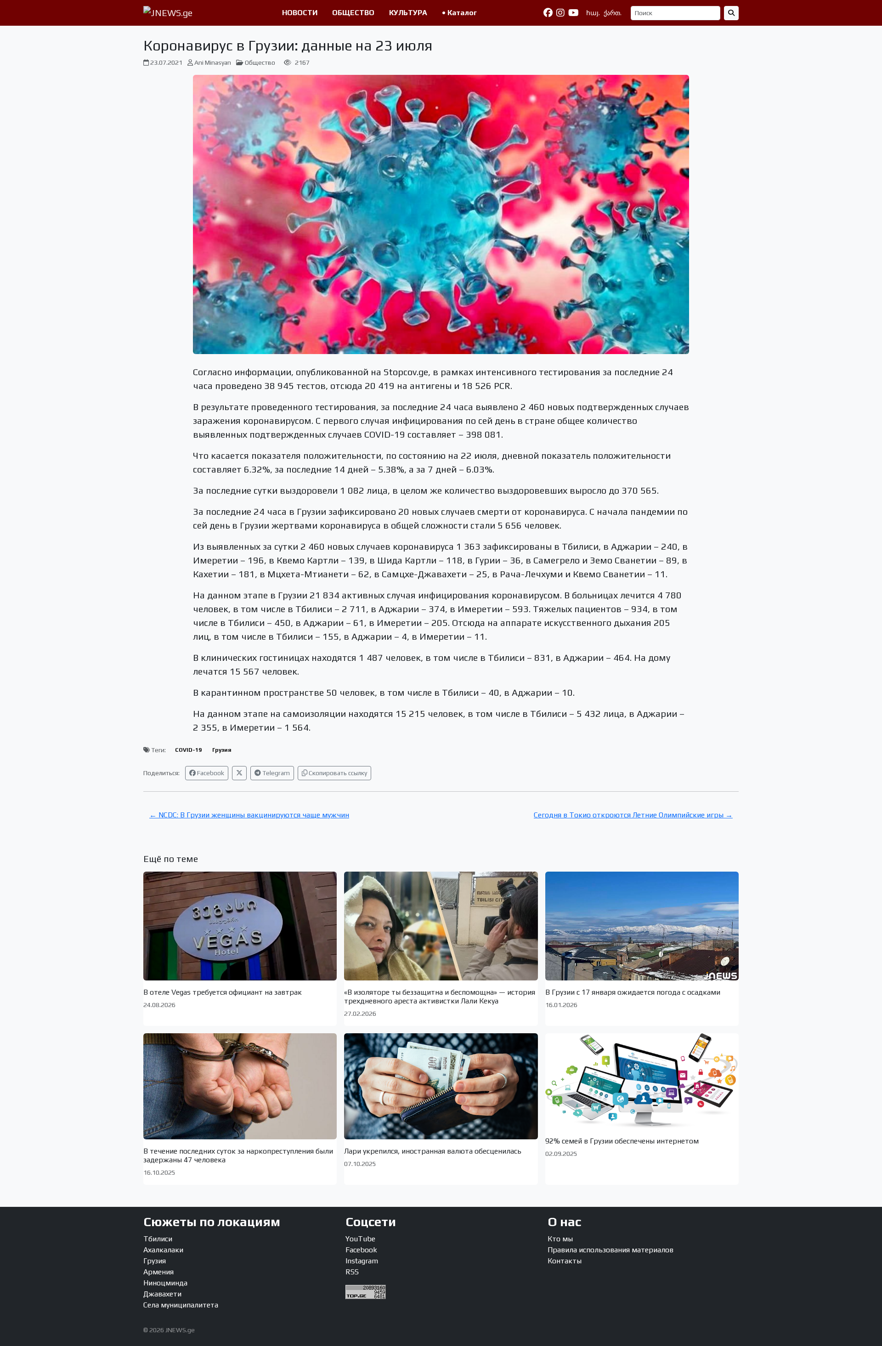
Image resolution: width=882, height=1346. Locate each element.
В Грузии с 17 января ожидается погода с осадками (632, 992)
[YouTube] (573, 13)
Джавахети (162, 1294)
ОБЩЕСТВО (353, 12)
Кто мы (560, 1238)
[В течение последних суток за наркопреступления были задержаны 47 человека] (240, 1086)
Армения (158, 1271)
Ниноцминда (165, 1282)
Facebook (210, 773)
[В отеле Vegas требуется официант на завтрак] (240, 926)
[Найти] (731, 13)
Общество (260, 62)
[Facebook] (548, 13)
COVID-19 (188, 750)
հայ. (593, 13)
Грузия (222, 750)
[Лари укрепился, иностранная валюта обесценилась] (440, 1086)
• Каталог (459, 12)
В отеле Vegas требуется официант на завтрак (222, 992)
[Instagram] (560, 13)
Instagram (361, 1260)
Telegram (275, 773)
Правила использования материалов (610, 1249)
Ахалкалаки (163, 1249)
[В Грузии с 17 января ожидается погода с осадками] (642, 926)
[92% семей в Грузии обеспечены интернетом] (642, 1081)
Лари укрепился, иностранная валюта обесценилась (432, 1151)
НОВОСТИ (299, 12)
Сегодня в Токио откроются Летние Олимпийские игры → (633, 815)
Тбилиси (157, 1238)
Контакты (565, 1260)
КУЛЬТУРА (408, 12)
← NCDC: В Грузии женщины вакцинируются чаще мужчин (249, 815)
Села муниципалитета (180, 1305)
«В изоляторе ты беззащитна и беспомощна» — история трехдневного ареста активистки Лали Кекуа (439, 996)
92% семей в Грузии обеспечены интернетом (622, 1141)
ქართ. (613, 13)
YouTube (360, 1238)
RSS (352, 1271)
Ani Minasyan (212, 62)
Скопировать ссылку (337, 773)
